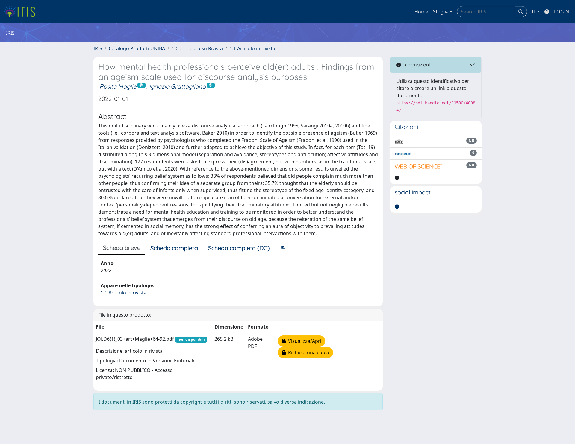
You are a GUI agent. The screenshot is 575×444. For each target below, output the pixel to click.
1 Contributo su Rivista (197, 48)
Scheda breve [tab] (121, 247)
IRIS (97, 48)
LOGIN (561, 11)
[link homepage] (22, 12)
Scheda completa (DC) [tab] (239, 248)
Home (421, 11)
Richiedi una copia (307, 352)
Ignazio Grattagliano (177, 86)
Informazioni (415, 65)
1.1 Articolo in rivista (252, 48)
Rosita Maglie (117, 86)
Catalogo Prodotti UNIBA (137, 48)
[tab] (283, 248)
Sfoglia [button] (441, 11)
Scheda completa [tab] (174, 248)
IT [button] (534, 11)
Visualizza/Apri (303, 341)
